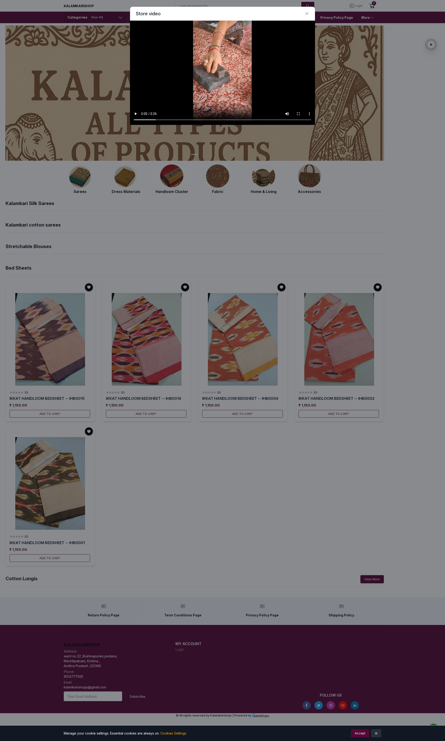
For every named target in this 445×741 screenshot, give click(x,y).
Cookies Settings (173, 733)
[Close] (307, 14)
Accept (360, 733)
